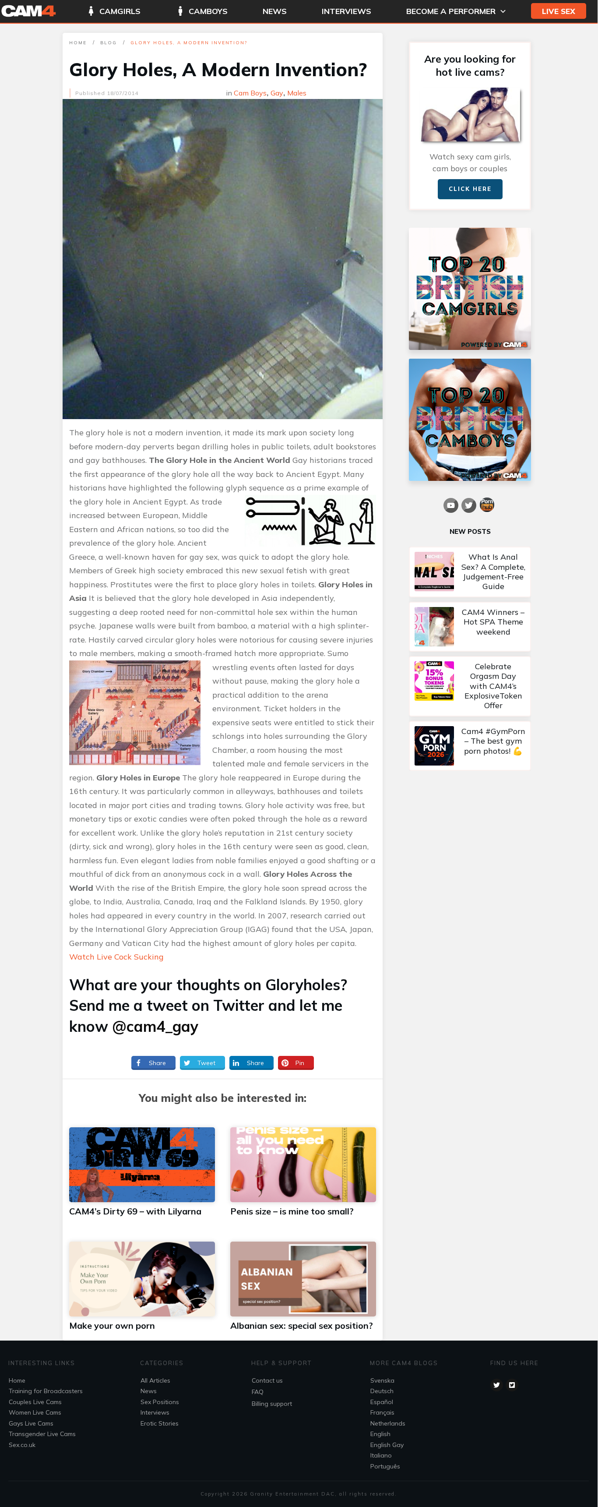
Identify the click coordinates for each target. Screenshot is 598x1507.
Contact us (267, 1380)
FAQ (258, 1392)
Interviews (155, 1412)
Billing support (272, 1404)
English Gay (387, 1445)
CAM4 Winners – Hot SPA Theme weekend (470, 627)
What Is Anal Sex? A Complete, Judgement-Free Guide (470, 571)
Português (385, 1466)
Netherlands (387, 1423)
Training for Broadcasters (46, 1391)
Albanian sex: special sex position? (301, 1325)
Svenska (382, 1380)
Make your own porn (112, 1325)
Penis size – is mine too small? (292, 1211)
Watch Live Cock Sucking (116, 957)
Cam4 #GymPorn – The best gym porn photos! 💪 (470, 746)
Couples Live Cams (35, 1402)
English (380, 1434)
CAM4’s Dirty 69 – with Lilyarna (135, 1211)
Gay (277, 92)
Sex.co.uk (22, 1445)
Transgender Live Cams (42, 1434)
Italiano (381, 1455)
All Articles (155, 1380)
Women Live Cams (35, 1412)
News (149, 1391)
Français (382, 1412)
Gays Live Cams (31, 1423)
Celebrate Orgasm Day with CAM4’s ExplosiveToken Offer (470, 686)
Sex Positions (160, 1402)
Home (17, 1380)
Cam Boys (250, 92)
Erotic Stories (160, 1423)
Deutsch (382, 1391)
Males (296, 92)
